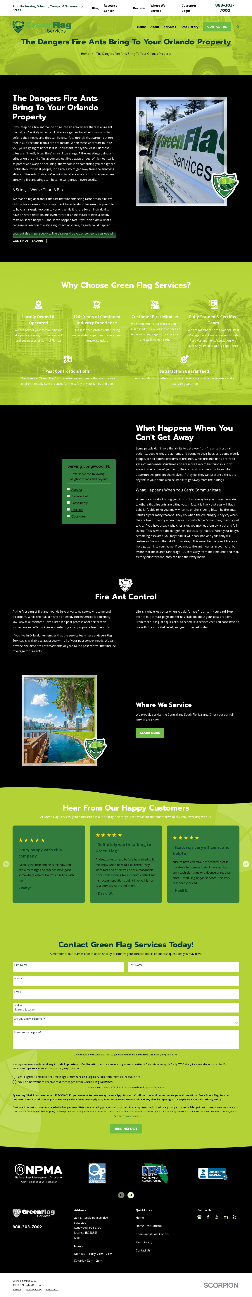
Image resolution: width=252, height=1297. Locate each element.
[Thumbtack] (199, 1226)
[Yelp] (234, 1217)
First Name (20, 965)
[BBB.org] (217, 1217)
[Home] (42, 27)
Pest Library (144, 1242)
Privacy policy (130, 1116)
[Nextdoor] (226, 1217)
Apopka (76, 489)
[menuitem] (17, 1289)
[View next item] (246, 864)
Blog (95, 8)
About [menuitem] (154, 27)
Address (19, 1005)
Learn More (150, 733)
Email (17, 992)
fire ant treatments (50, 646)
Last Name (136, 965)
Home (140, 1218)
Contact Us (143, 1250)
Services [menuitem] (170, 27)
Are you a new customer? (29, 1018)
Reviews (139, 8)
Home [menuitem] (141, 27)
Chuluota (77, 509)
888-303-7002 (224, 8)
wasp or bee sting (44, 164)
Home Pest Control (149, 1226)
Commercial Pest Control (152, 1234)
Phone (18, 978)
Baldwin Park (80, 496)
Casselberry (79, 503)
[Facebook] (208, 1217)
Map (77, 1237)
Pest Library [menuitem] (189, 27)
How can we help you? (27, 1032)
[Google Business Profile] (199, 1217)
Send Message (125, 1128)
